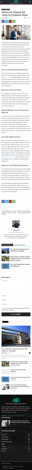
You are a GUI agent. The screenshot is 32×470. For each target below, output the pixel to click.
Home (3, 7)
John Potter (5, 17)
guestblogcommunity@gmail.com (16, 415)
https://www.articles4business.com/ (16, 232)
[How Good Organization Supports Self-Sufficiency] (5, 266)
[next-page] (5, 272)
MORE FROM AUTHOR (19, 245)
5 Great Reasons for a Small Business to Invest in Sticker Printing (9, 212)
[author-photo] (16, 228)
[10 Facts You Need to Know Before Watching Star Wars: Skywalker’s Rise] (6, 423)
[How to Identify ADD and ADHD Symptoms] (5, 372)
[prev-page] (2, 272)
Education (8, 7)
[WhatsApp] (13, 21)
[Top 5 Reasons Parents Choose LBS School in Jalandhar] (5, 251)
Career (13, 7)
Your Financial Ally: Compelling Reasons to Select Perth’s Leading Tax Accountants (20, 386)
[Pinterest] (10, 21)
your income (7, 77)
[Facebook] (3, 21)
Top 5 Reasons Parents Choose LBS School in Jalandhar (14, 350)
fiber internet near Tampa (9, 157)
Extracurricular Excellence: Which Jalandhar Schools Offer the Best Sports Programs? (20, 258)
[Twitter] (6, 21)
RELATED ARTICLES (7, 245)
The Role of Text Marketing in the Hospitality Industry (23, 211)
